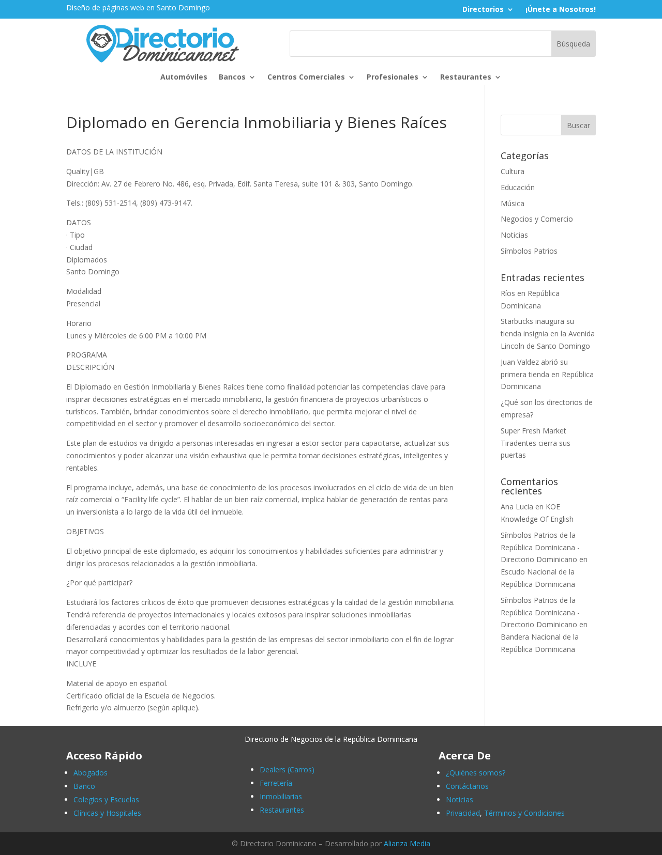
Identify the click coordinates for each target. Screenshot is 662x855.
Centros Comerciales (306, 77)
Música (512, 203)
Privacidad (463, 813)
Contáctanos (467, 786)
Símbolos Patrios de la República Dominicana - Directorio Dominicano (540, 547)
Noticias (514, 235)
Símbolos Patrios (529, 251)
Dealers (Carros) (287, 769)
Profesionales (392, 77)
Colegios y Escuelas (106, 799)
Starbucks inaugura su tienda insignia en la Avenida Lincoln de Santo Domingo (548, 333)
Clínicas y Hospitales (107, 813)
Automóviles (183, 77)
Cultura (512, 171)
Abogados (90, 773)
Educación (518, 187)
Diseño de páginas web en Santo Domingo (138, 7)
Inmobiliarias (281, 796)
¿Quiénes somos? (475, 773)
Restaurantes (465, 77)
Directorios (483, 10)
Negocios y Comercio (537, 219)
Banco (84, 786)
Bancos (232, 77)
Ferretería (276, 783)
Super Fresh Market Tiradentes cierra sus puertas (535, 443)
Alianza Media (407, 843)
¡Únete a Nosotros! (560, 10)
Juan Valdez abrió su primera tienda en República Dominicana (547, 374)
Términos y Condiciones (524, 813)
